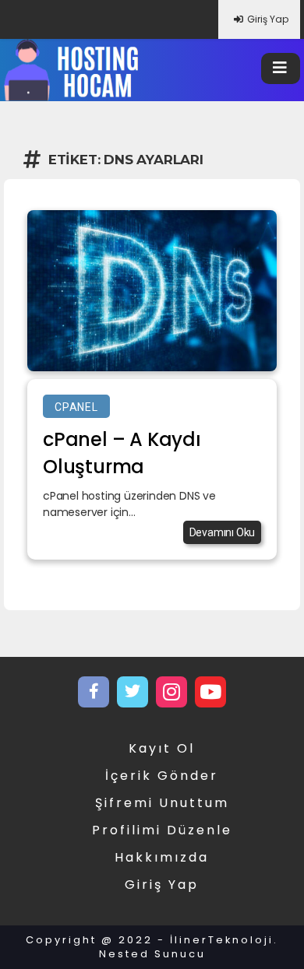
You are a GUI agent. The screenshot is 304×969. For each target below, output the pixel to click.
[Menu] (280, 68)
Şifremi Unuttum (162, 803)
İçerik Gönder (161, 776)
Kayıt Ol (162, 748)
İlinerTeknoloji (222, 939)
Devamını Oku (222, 532)
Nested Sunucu (152, 953)
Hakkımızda (162, 857)
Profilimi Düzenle (162, 830)
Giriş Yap (267, 19)
